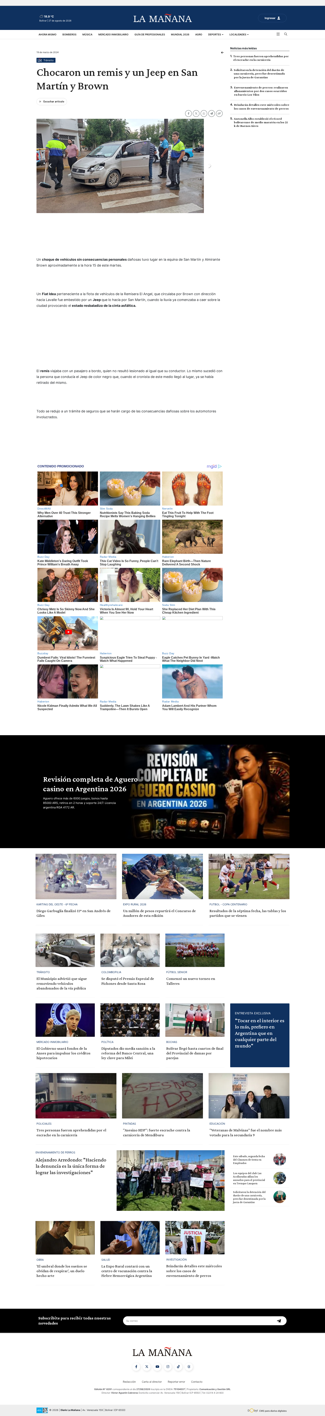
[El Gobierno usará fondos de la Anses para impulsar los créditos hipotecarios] (65, 1020)
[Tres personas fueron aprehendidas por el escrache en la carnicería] (76, 1095)
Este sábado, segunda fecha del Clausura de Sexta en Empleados (249, 1160)
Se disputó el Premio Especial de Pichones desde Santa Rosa (127, 981)
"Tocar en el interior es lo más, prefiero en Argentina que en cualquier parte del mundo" (259, 1033)
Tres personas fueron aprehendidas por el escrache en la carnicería (71, 1132)
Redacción (129, 1381)
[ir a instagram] (168, 1367)
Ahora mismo (47, 34)
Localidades (238, 34)
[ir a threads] (189, 1367)
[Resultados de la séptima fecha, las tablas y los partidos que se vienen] (249, 876)
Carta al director (152, 1381)
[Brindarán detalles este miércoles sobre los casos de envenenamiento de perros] (195, 1237)
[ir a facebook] (136, 1367)
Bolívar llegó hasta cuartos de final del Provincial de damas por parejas (194, 1053)
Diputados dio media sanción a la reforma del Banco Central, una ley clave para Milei (128, 1053)
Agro (198, 34)
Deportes (215, 34)
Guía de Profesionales (149, 34)
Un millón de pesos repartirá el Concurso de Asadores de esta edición (159, 913)
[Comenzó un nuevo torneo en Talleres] (195, 950)
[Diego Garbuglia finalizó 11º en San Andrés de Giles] (76, 876)
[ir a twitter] (147, 1367)
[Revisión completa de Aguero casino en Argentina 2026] (205, 792)
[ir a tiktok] (178, 1367)
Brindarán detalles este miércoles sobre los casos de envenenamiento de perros (194, 1271)
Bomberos (69, 34)
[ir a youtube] (157, 1367)
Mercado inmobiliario (113, 34)
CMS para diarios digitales (273, 1410)
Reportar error (176, 1381)
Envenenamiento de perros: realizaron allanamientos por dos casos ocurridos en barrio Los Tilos (261, 91)
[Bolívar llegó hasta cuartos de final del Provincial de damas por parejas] (195, 1020)
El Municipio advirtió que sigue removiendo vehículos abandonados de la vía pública (61, 983)
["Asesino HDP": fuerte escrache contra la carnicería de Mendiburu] (162, 1095)
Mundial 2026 (180, 34)
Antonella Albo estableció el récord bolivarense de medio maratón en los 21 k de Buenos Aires (261, 122)
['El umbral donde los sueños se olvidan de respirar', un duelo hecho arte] (65, 1237)
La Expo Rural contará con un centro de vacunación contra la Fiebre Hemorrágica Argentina (126, 1271)
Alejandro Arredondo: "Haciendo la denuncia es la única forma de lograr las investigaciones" (71, 1166)
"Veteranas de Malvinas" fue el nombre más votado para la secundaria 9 (246, 1132)
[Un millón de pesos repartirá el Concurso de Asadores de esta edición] (162, 876)
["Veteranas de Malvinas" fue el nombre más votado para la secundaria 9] (249, 1095)
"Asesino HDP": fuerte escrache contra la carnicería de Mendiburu (156, 1132)
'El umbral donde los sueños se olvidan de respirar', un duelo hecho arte (61, 1271)
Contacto (196, 1381)
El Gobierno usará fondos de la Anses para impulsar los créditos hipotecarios (63, 1053)
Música (87, 34)
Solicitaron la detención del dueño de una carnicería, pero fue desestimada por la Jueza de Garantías (259, 73)
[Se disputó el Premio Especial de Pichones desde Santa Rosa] (130, 950)
